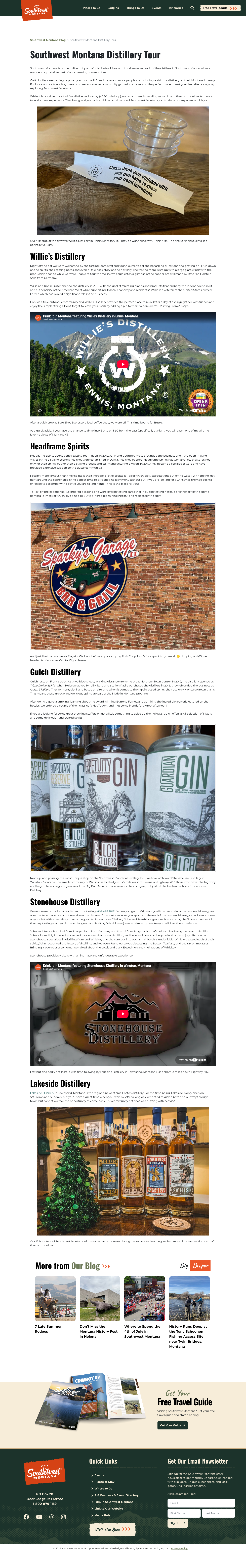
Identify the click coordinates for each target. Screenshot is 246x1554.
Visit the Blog (107, 1529)
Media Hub (102, 1515)
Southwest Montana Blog (48, 40)
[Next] (209, 576)
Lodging (113, 8)
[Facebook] (26, 1518)
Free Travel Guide (215, 8)
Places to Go (91, 8)
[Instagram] (63, 1518)
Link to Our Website (109, 1508)
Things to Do (135, 8)
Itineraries (176, 8)
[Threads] (51, 1518)
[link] (42, 1093)
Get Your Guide (171, 1425)
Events (156, 8)
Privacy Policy (179, 1548)
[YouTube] (39, 1518)
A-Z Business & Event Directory (117, 1495)
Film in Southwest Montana (114, 1502)
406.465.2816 (105, 911)
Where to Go (103, 1488)
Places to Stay (104, 1481)
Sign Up (176, 1523)
